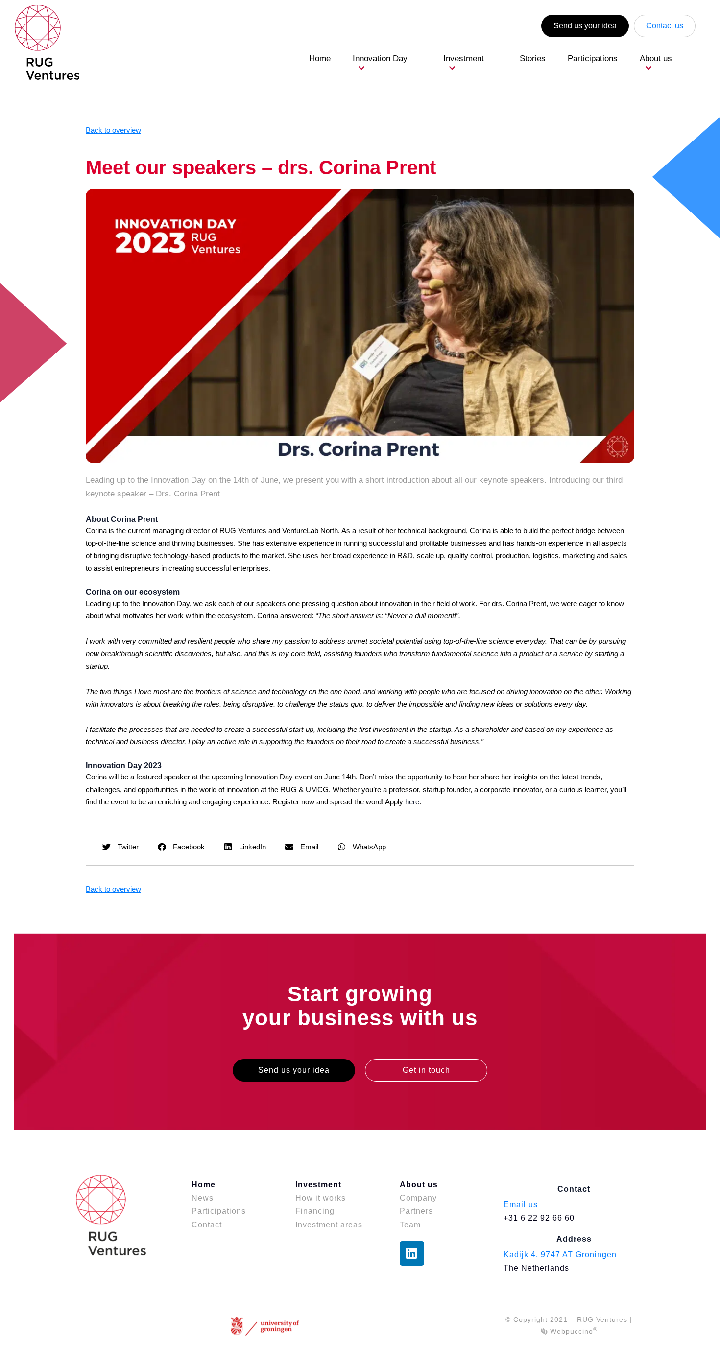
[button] (121, 847)
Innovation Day (380, 58)
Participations (593, 58)
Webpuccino (572, 1331)
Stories (533, 58)
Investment (463, 58)
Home (320, 58)
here (412, 802)
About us (656, 58)
